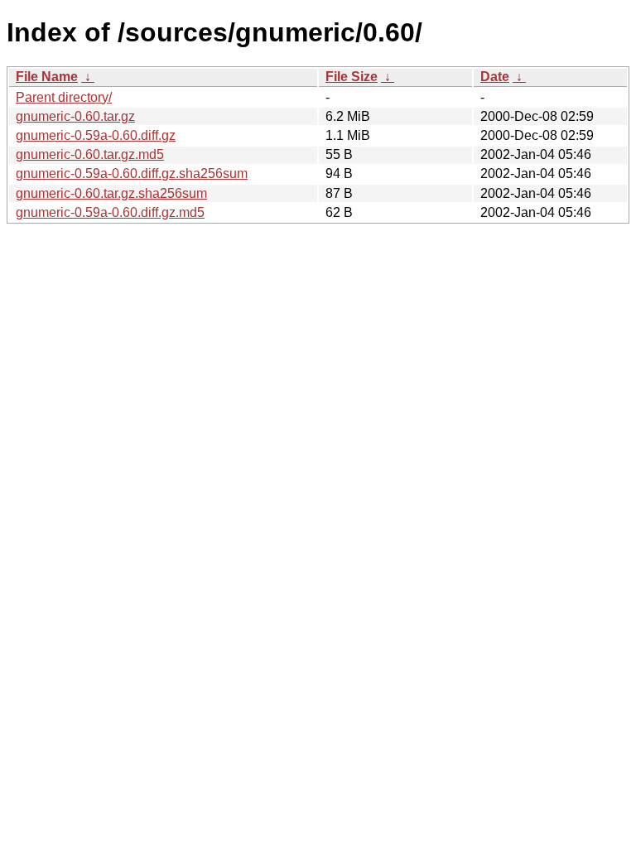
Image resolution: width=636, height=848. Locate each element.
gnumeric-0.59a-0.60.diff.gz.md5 (110, 212)
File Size (351, 77)
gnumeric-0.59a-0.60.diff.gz (96, 135)
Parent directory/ (64, 97)
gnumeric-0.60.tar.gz (75, 116)
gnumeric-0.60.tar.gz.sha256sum (111, 193)
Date (494, 77)
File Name (47, 77)
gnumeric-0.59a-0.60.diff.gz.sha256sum (132, 173)
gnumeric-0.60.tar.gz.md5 (90, 154)
